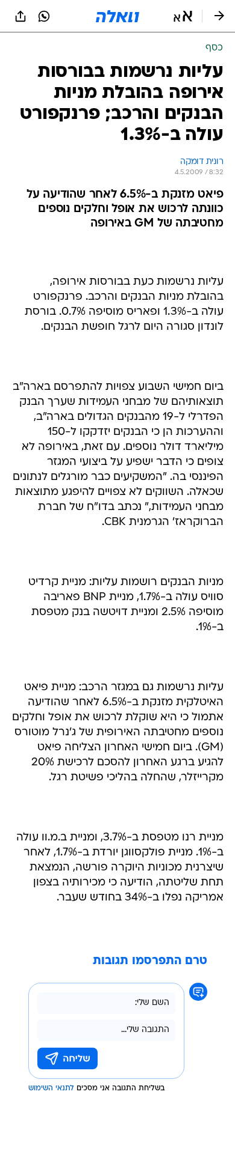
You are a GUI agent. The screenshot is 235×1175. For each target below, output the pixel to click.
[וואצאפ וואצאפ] (44, 16)
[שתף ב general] (20, 16)
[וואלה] (117, 16)
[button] (183, 16)
